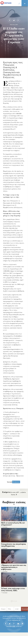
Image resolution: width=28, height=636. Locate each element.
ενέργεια (16, 482)
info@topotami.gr (16, 620)
